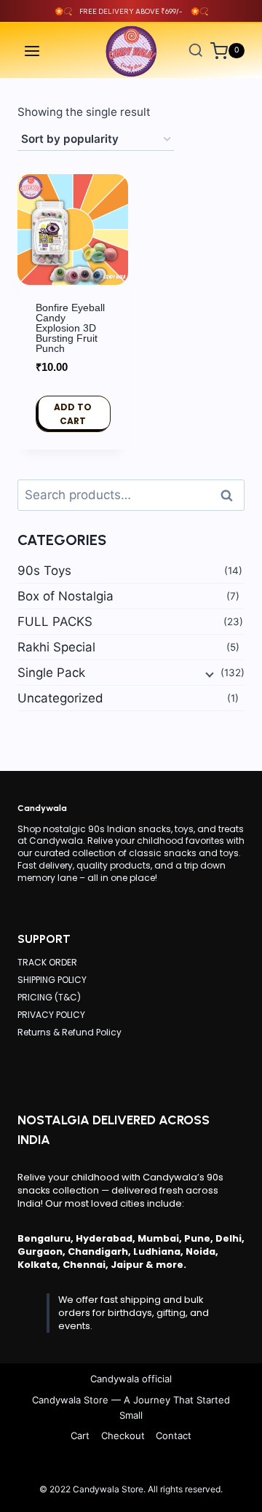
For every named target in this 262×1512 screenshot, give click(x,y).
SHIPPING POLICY (52, 980)
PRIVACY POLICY (51, 1014)
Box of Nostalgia (65, 596)
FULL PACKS (54, 621)
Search (231, 495)
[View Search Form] (196, 51)
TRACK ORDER (47, 962)
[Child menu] (208, 673)
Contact (173, 1435)
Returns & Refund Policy (69, 1032)
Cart (80, 1435)
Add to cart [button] (73, 414)
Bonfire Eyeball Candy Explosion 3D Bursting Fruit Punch (70, 328)
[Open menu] (32, 50)
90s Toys (44, 570)
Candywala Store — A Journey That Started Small (131, 1407)
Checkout (123, 1435)
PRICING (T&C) (49, 997)
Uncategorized (60, 698)
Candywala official (131, 1378)
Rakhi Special (56, 647)
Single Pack (51, 672)
